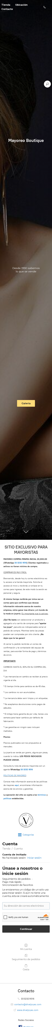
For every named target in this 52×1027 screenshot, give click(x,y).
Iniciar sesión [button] (34, 857)
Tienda (6, 848)
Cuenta (18, 848)
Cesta (26, 969)
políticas (7, 798)
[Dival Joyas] (26, 820)
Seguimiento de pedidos (26, 959)
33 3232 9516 (27, 769)
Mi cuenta (26, 949)
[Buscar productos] (47, 84)
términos (42, 795)
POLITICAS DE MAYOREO (14, 775)
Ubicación (21, 4)
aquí (17, 785)
